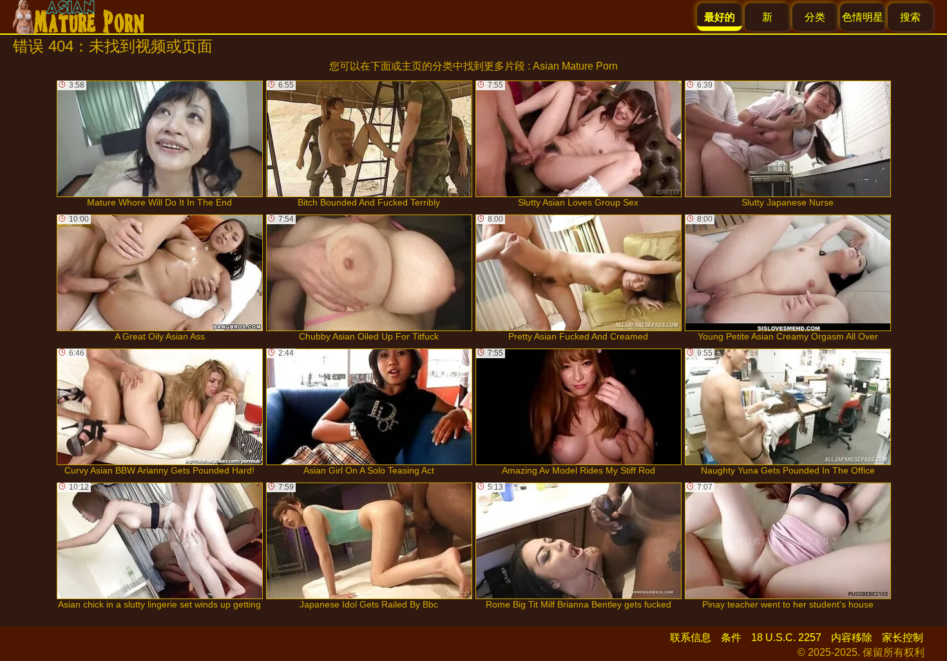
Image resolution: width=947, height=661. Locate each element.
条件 (731, 637)
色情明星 (862, 17)
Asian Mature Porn (575, 66)
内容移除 (851, 637)
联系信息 (690, 637)
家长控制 (902, 637)
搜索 (910, 17)
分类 (815, 17)
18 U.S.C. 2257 (786, 637)
